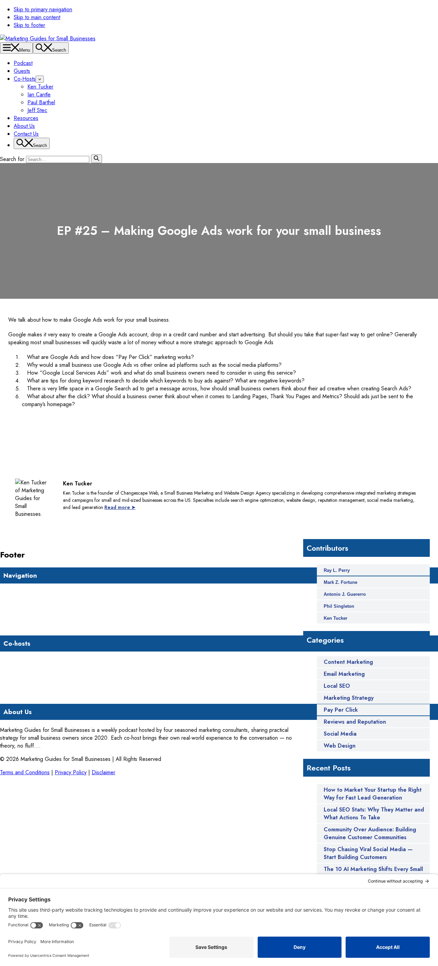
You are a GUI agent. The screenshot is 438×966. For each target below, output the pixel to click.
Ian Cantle (39, 94)
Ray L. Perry (337, 570)
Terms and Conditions (25, 772)
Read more (53, 746)
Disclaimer (103, 772)
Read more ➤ (120, 507)
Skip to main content (37, 17)
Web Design (340, 746)
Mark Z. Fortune (340, 582)
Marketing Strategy (349, 698)
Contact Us (26, 134)
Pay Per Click (341, 710)
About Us (24, 126)
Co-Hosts (25, 79)
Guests (22, 71)
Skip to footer (29, 25)
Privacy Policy (71, 772)
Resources (26, 118)
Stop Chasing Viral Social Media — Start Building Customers (368, 853)
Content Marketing (348, 662)
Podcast (23, 63)
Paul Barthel (41, 102)
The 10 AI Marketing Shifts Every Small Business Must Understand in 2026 (373, 873)
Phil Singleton (339, 606)
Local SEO (337, 686)
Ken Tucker (40, 87)
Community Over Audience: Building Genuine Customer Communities (370, 833)
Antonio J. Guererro (345, 594)
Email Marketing (344, 674)
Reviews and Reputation (355, 722)
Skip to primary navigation (43, 9)
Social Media (340, 734)
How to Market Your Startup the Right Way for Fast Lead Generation (373, 794)
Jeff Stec (37, 110)
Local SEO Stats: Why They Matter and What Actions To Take (374, 813)
